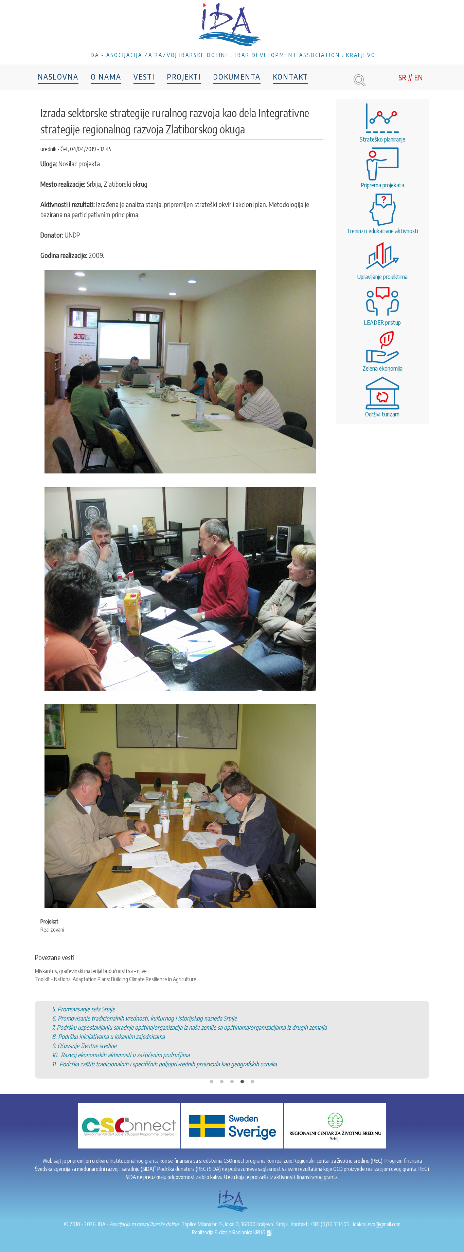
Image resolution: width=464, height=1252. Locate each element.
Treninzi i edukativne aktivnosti (382, 231)
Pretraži (359, 80)
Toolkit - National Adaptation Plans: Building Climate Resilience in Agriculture (115, 979)
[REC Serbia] (335, 1125)
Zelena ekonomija (382, 368)
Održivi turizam (382, 414)
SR (402, 77)
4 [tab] (242, 1054)
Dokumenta (237, 76)
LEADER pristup (382, 322)
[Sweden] (232, 1125)
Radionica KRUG (249, 1232)
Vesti (144, 76)
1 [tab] (211, 1054)
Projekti (184, 76)
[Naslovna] (232, 25)
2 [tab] (221, 1054)
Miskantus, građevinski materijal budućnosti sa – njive (91, 971)
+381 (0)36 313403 (329, 1224)
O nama (106, 76)
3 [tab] (232, 1054)
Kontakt (290, 76)
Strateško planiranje (382, 139)
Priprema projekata (382, 185)
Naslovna (58, 76)
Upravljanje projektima (382, 276)
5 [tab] (252, 1054)
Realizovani (52, 929)
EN (418, 77)
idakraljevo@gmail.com (376, 1224)
